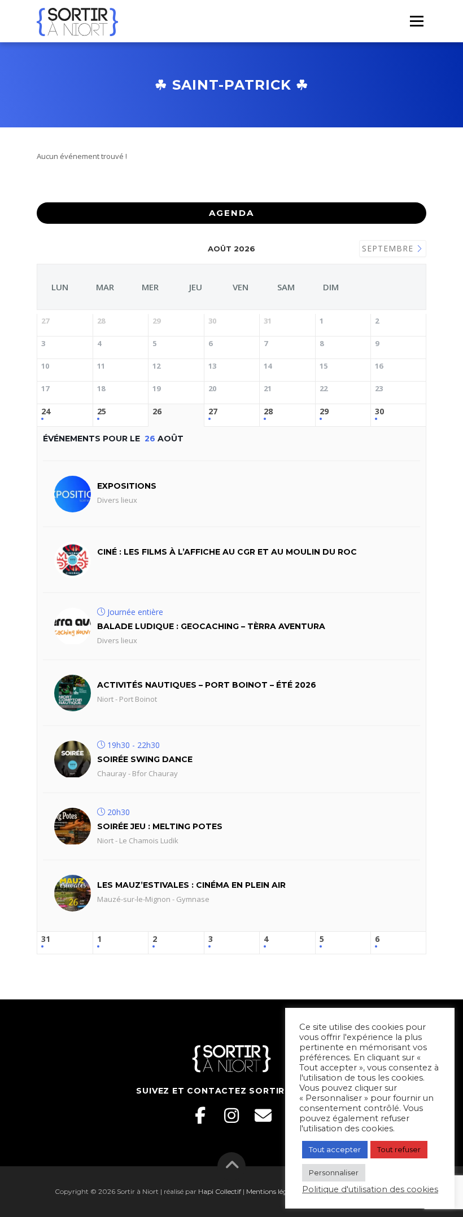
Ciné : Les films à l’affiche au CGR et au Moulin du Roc (227, 552)
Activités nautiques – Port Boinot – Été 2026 (206, 685)
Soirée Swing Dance (145, 759)
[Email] (263, 1115)
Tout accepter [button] (335, 1149)
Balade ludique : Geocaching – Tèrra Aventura (211, 626)
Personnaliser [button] (334, 1172)
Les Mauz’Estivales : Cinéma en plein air (191, 885)
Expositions (126, 486)
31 (45, 939)
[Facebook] (199, 1115)
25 (101, 412)
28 (268, 412)
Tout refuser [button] (399, 1149)
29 (324, 412)
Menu (416, 20)
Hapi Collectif (219, 1191)
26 (156, 412)
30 (379, 412)
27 (212, 412)
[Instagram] (231, 1115)
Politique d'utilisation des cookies (370, 1189)
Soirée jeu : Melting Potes (159, 826)
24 (45, 412)
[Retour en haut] (232, 1166)
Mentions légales (272, 1191)
